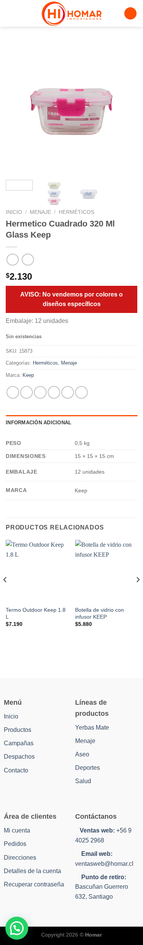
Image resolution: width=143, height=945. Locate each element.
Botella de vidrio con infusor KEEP (99, 613)
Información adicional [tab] (38, 422)
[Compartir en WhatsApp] (12, 392)
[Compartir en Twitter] (40, 392)
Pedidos (15, 844)
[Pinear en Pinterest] (67, 392)
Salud (83, 781)
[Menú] (10, 13)
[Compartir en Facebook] (26, 392)
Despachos (19, 756)
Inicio (14, 212)
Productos (17, 730)
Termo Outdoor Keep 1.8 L (36, 613)
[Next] (125, 108)
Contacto (16, 770)
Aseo (82, 754)
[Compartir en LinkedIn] (81, 392)
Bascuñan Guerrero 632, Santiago (101, 887)
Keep (28, 375)
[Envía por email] (54, 392)
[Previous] (18, 108)
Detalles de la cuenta (32, 871)
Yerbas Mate (92, 727)
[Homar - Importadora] (71, 13)
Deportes (87, 767)
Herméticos (76, 212)
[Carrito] (130, 13)
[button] (16, 928)
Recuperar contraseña (34, 884)
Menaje (40, 212)
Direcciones (20, 857)
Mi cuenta (17, 830)
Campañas (19, 743)
